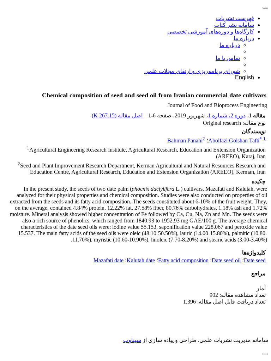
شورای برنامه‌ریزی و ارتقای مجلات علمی (192, 71)
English (244, 77)
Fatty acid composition (183, 260)
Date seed (255, 260)
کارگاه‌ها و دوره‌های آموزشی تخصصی (210, 32)
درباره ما (244, 38)
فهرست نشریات (235, 18)
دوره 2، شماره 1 (227, 115)
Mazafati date (109, 260)
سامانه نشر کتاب (234, 25)
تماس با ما (228, 58)
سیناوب (132, 340)
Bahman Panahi (185, 140)
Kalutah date (141, 260)
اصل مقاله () (118, 115)
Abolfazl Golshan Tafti (235, 140)
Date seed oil (226, 260)
